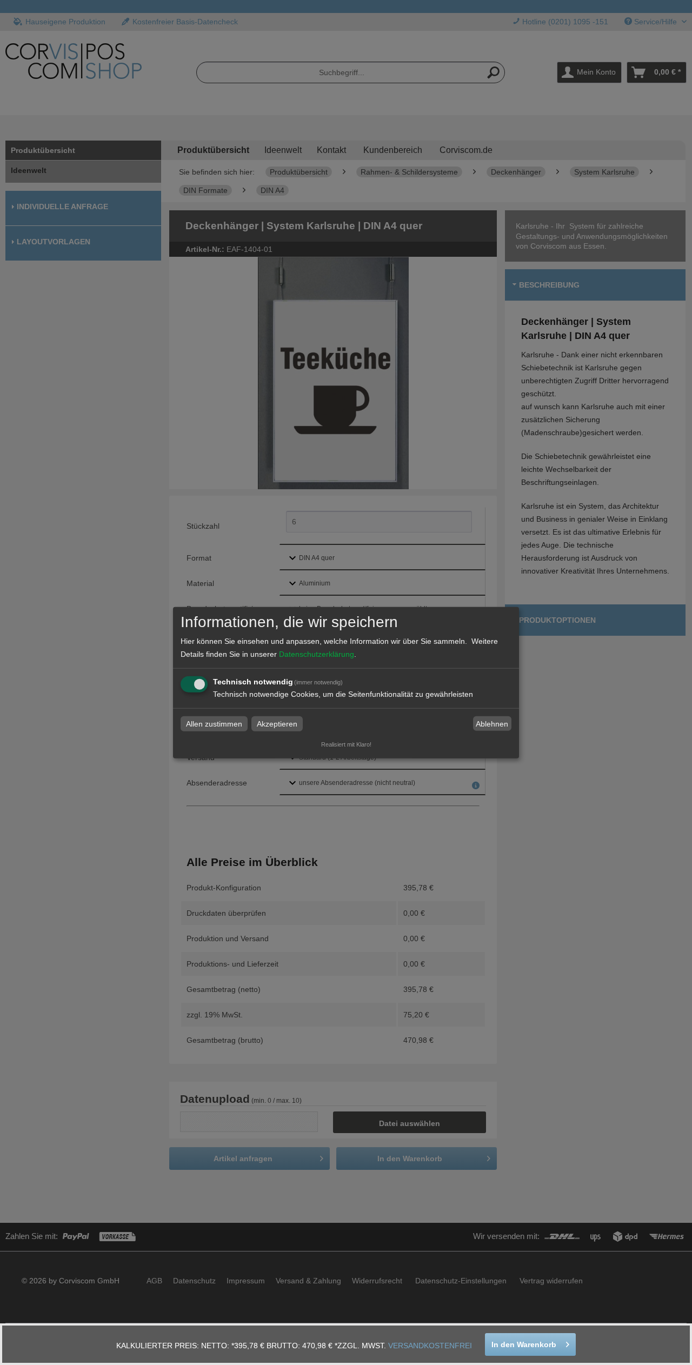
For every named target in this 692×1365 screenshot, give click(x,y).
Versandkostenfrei (430, 1345)
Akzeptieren (277, 724)
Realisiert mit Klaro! (346, 744)
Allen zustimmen (214, 724)
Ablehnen (492, 724)
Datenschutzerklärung (316, 654)
